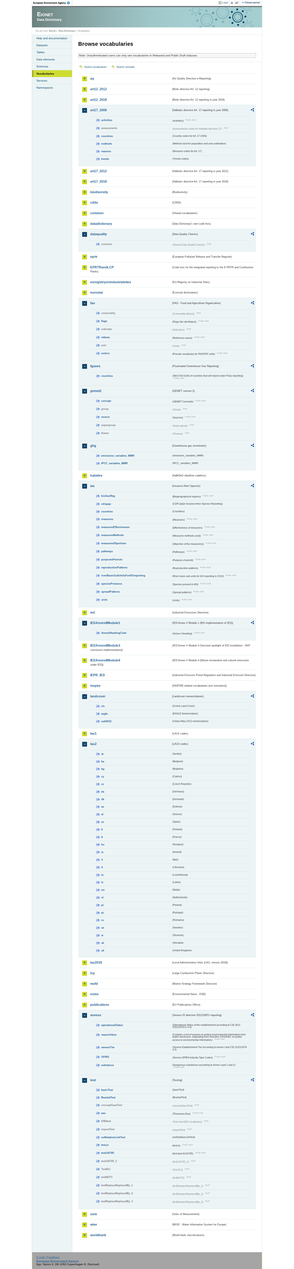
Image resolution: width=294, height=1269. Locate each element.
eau (103, 1113)
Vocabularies (45, 73)
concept (106, 400)
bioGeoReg (108, 495)
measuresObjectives (113, 543)
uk (102, 950)
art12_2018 (98, 99)
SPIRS (105, 1056)
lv (102, 882)
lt (102, 867)
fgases (95, 366)
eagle (104, 713)
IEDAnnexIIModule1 (105, 623)
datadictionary (101, 223)
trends (105, 158)
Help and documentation (51, 38)
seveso (95, 1015)
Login (225, 2)
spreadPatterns (110, 591)
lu (102, 874)
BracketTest (108, 1097)
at (102, 753)
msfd (94, 983)
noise (94, 994)
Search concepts (125, 67)
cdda (94, 202)
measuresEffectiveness (115, 527)
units (104, 599)
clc (103, 706)
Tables (40, 52)
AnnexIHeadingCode (113, 632)
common (97, 213)
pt (102, 912)
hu (102, 844)
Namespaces (44, 87)
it (102, 859)
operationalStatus (112, 1025)
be (102, 761)
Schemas (42, 66)
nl (102, 897)
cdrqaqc (106, 503)
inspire (95, 685)
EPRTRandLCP (102, 267)
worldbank (98, 1235)
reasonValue (108, 1034)
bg (102, 768)
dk (102, 799)
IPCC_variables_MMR (114, 463)
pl (102, 905)
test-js (105, 1144)
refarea (105, 337)
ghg (93, 445)
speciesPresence (111, 583)
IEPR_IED (97, 675)
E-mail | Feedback (47, 1257)
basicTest (107, 1089)
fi (102, 829)
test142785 (107, 1152)
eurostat (96, 292)
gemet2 (95, 391)
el (102, 814)
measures (107, 519)
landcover (97, 696)
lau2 (93, 744)
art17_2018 (98, 181)
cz (102, 784)
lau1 (93, 733)
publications (99, 1004)
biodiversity (99, 192)
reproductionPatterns (114, 567)
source (105, 416)
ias (92, 486)
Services (41, 80)
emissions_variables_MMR (117, 455)
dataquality (98, 234)
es (102, 821)
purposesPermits (111, 559)
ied (92, 612)
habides (96, 475)
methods (106, 143)
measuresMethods (112, 535)
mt (102, 889)
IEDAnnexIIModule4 (105, 660)
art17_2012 (98, 171)
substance (107, 1065)
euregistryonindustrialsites (110, 282)
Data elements (45, 59)
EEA (52, 3)
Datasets (42, 45)
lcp (92, 973)
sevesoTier (108, 1047)
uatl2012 (106, 721)
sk (102, 942)
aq (92, 78)
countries (107, 136)
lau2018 (96, 962)
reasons (106, 151)
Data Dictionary (67, 31)
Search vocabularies (95, 67)
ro (102, 920)
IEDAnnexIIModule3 (105, 645)
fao (92, 303)
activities (106, 120)
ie (102, 852)
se (102, 927)
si (102, 935)
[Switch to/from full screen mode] (237, 3)
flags (104, 321)
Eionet (52, 31)
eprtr (93, 256)
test (93, 1080)
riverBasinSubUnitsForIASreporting (123, 575)
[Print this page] (232, 3)
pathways (107, 551)
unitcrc (105, 353)
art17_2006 (98, 110)
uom (93, 1214)
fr (102, 837)
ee (102, 806)
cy (102, 776)
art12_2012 (98, 89)
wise (93, 1224)
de (102, 791)
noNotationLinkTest (113, 1137)
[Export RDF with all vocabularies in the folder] (252, 110)
